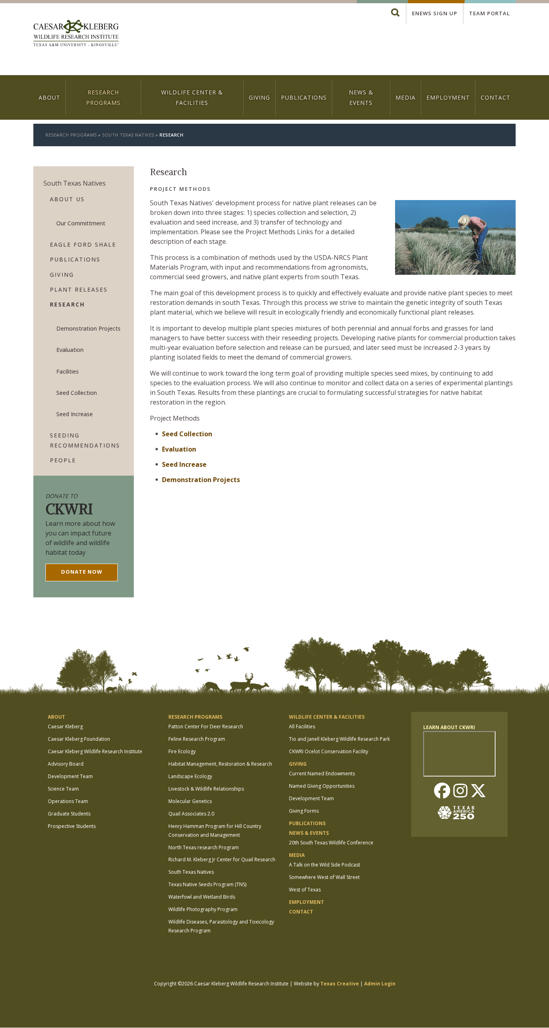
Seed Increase (184, 464)
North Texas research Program (203, 847)
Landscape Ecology (190, 776)
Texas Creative (339, 983)
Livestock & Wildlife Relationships (206, 788)
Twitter (478, 791)
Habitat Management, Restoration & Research (220, 763)
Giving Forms (304, 810)
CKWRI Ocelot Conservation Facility (328, 751)
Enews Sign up (434, 13)
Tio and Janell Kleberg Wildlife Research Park (339, 739)
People (63, 460)
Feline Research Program (196, 739)
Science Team (63, 788)
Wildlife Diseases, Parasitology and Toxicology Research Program (221, 926)
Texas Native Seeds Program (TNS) (207, 884)
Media (405, 97)
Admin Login (379, 983)
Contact (495, 97)
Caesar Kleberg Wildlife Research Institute (95, 751)
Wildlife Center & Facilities (192, 97)
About (49, 97)
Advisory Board (66, 763)
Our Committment (80, 223)
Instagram (460, 791)
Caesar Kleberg (65, 726)
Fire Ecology (182, 751)
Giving (259, 97)
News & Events (361, 97)
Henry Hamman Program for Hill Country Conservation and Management (214, 830)
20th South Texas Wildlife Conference (331, 842)
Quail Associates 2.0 (191, 813)
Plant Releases (79, 289)
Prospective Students (72, 826)
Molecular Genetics (190, 801)
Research (67, 304)
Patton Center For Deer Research (205, 726)
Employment (448, 97)
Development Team (70, 776)
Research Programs (103, 97)
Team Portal (489, 13)
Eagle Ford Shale (83, 244)
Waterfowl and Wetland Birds (201, 896)
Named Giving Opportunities (321, 786)
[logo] (76, 34)
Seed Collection (187, 433)
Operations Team (68, 801)
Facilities (67, 371)
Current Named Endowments (322, 773)
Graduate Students (69, 813)
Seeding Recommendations (85, 440)
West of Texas (305, 889)
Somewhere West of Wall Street (324, 877)
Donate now (81, 571)
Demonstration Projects (201, 479)
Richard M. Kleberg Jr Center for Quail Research (221, 859)
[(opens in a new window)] (459, 813)
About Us (67, 199)
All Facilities (302, 726)
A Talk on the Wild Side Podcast (324, 864)
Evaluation (179, 449)
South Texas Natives (128, 135)
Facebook (442, 791)
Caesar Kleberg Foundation (79, 739)
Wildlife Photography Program (203, 909)
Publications (304, 97)
